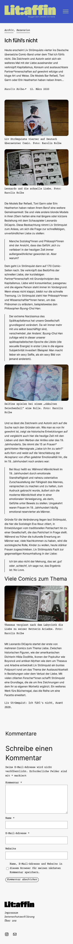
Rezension (23, 30)
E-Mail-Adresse (17, 833)
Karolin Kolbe (14, 89)
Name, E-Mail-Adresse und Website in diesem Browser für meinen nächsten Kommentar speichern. (36, 868)
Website (10, 848)
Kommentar (13, 782)
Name (9, 818)
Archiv (8, 30)
